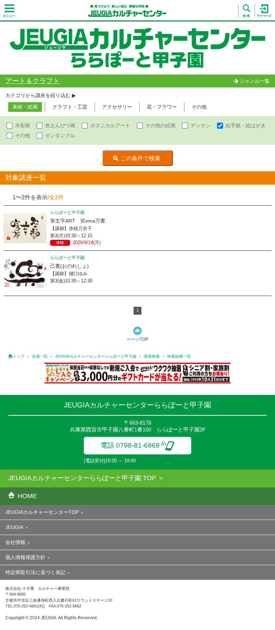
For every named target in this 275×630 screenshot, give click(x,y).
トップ (18, 356)
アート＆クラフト (32, 81)
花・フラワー (162, 107)
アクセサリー (117, 107)
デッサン (200, 125)
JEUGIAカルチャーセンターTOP (42, 512)
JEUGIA (14, 527)
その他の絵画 (160, 125)
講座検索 (152, 356)
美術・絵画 (25, 107)
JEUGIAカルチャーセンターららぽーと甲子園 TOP (82, 478)
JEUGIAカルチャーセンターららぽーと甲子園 (95, 356)
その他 (199, 107)
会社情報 (15, 542)
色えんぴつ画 (60, 125)
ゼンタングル (60, 135)
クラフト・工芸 (69, 107)
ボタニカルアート (110, 125)
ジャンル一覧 (255, 81)
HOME (27, 496)
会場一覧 (40, 356)
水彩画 (22, 125)
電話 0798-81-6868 (130, 445)
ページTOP (137, 339)
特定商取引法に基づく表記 (35, 572)
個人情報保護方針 (25, 557)
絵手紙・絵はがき (246, 125)
